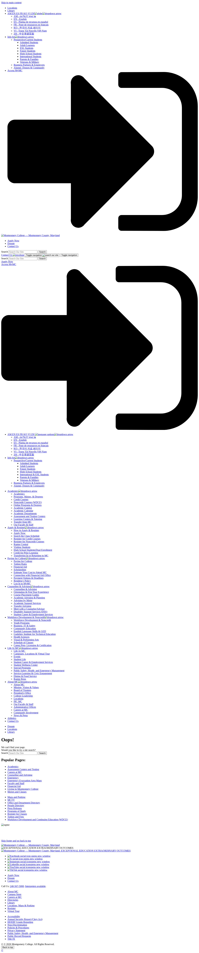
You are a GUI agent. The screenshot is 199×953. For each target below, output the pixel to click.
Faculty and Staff (15, 783)
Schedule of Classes (23, 642)
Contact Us (13, 246)
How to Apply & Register (26, 530)
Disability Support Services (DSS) (30, 611)
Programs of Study (16, 811)
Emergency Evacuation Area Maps (24, 780)
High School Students (30, 53)
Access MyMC (14, 70)
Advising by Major (23, 600)
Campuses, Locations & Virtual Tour (32, 653)
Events (17, 656)
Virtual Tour (13, 911)
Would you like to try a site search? (18, 750)
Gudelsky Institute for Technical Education (35, 634)
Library (11, 10)
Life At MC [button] (13, 648)
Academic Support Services (27, 603)
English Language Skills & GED (30, 631)
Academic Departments (25, 513)
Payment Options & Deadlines (29, 578)
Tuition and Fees (15, 816)
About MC (19, 684)
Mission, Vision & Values (26, 687)
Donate (11, 243)
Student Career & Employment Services (33, 614)
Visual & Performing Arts (26, 639)
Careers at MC (21, 710)
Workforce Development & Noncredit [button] (26, 617)
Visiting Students (22, 547)
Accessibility (13, 916)
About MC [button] (12, 681)
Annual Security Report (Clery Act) (24, 919)
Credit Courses (21, 499)
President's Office (22, 693)
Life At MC (19, 651)
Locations (12, 8)
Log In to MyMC (22, 583)
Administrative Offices (25, 707)
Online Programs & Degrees (28, 505)
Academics (19, 494)
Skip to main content (11, 2)
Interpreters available (35, 886)
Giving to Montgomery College (22, 789)
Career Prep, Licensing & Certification (32, 645)
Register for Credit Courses (27, 538)
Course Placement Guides (26, 595)
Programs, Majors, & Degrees (28, 496)
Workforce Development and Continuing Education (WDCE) (37, 819)
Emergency (13, 777)
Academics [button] (12, 491)
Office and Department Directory (23, 802)
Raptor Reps (20, 679)
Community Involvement (26, 712)
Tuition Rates (20, 564)
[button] (34, 13)
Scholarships (20, 569)
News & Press (21, 715)
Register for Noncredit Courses (29, 541)
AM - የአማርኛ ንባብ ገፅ (25, 16)
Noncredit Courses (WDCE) (28, 502)
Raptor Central (21, 544)
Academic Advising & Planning (29, 597)
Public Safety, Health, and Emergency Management (39, 670)
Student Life (20, 659)
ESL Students (26, 48)
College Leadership (23, 695)
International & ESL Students (34, 474)
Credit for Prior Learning (26, 552)
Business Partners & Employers (29, 65)
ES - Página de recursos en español (31, 22)
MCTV (11, 800)
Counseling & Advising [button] (19, 586)
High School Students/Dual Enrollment (33, 550)
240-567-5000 (17, 886)
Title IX (11, 939)
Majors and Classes (16, 791)
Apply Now (13, 240)
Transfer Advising (22, 606)
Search (4, 251)
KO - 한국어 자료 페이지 (27, 27)
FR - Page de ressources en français (31, 24)
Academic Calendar (23, 510)
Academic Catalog (23, 508)
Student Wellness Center (26, 665)
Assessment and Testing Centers (29, 516)
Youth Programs (22, 623)
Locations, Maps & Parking (21, 905)
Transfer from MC (23, 522)
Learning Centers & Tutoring (28, 519)
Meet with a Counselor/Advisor (29, 609)
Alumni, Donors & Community (29, 67)
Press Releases (14, 808)
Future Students (27, 51)
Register (11, 908)
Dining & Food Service (25, 676)
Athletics (11, 718)
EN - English (20, 19)
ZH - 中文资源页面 (24, 33)
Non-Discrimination (17, 925)
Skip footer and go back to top (16, 840)
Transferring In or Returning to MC (31, 555)
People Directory (15, 805)
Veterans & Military (29, 62)
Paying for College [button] (16, 558)
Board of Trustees (22, 690)
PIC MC (18, 701)
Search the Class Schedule (26, 536)
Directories (12, 900)
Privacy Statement (16, 930)
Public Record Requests (19, 936)
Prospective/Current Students (28, 39)
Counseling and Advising (19, 775)
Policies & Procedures (18, 927)
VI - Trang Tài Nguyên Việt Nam (30, 30)
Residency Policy (22, 580)
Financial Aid (20, 566)
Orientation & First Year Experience (31, 592)
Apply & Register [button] (16, 527)
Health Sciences (21, 637)
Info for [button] (11, 37)
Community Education (25, 628)
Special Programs (22, 667)
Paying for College (23, 561)
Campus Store (14, 894)
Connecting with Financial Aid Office (32, 575)
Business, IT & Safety (24, 625)
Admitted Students (29, 42)
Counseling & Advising (25, 589)
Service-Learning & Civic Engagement (33, 673)
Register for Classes (17, 814)
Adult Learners (27, 45)
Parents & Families (29, 59)
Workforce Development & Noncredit (32, 620)
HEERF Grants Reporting (20, 922)
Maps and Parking (16, 797)
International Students (30, 56)
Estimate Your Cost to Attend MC (30, 572)
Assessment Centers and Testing (23, 769)
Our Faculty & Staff (23, 524)
